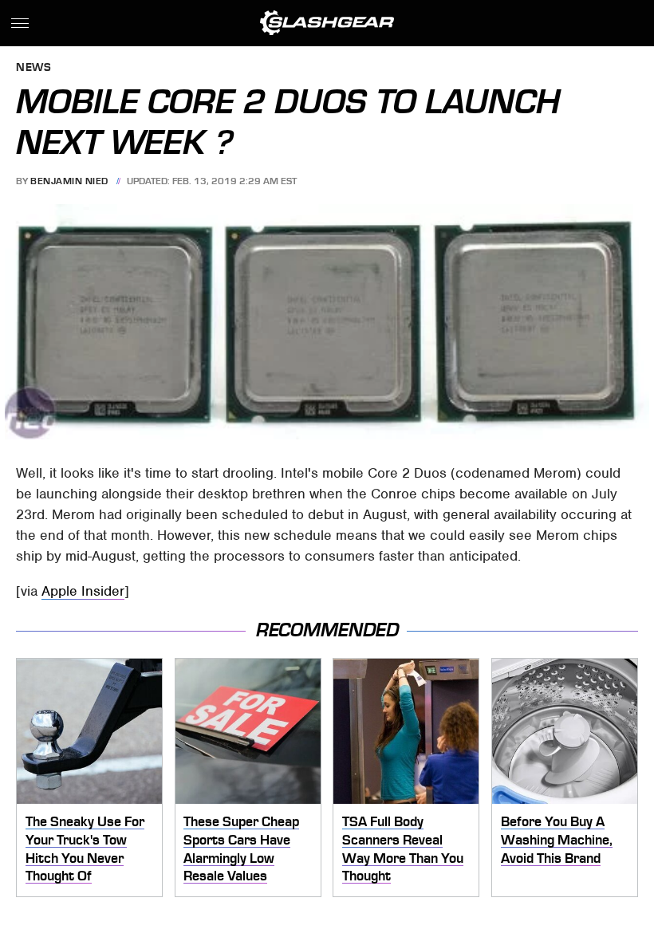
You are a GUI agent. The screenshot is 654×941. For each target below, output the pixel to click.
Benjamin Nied (69, 181)
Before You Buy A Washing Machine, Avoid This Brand (557, 839)
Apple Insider (82, 591)
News (33, 68)
